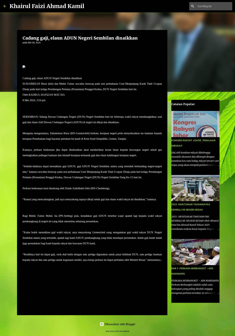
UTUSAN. (29, 265)
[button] (25, 49)
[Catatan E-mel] (25, 271)
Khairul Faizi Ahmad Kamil (47, 6)
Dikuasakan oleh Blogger (119, 324)
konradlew (124, 331)
